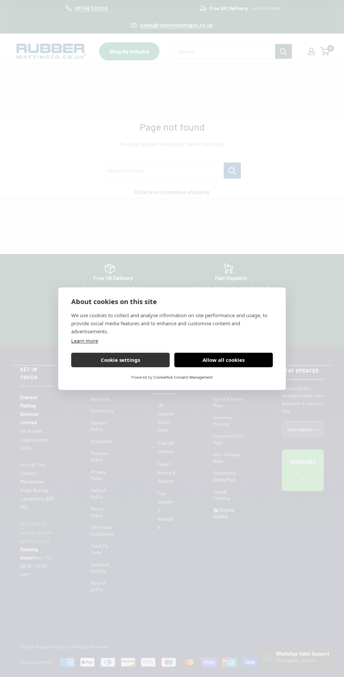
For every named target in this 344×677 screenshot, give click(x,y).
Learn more (84, 340)
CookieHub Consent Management (183, 377)
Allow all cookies (224, 359)
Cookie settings (120, 359)
